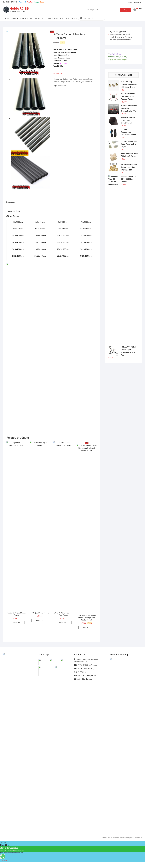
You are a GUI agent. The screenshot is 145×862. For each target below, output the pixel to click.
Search (125, 10)
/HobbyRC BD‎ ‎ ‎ (80, 675)
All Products (36, 18)
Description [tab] (10, 202)
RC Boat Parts (76, 82)
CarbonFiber (61, 86)
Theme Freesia (124, 838)
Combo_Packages (19, 18)
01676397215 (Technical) (85, 668)
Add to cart (40, 620)
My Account (137, 2)
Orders (130, 2)
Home (6, 18)
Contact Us (71, 18)
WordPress (138, 838)
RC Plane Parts (87, 82)
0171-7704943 (81, 672)
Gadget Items (65, 82)
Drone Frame (82, 79)
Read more (16, 622)
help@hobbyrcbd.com (84, 679)
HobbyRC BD (19, 8)
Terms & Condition (55, 18)
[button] (7, 32)
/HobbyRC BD (91, 675)
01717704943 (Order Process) (86, 665)
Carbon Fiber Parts (70, 79)
